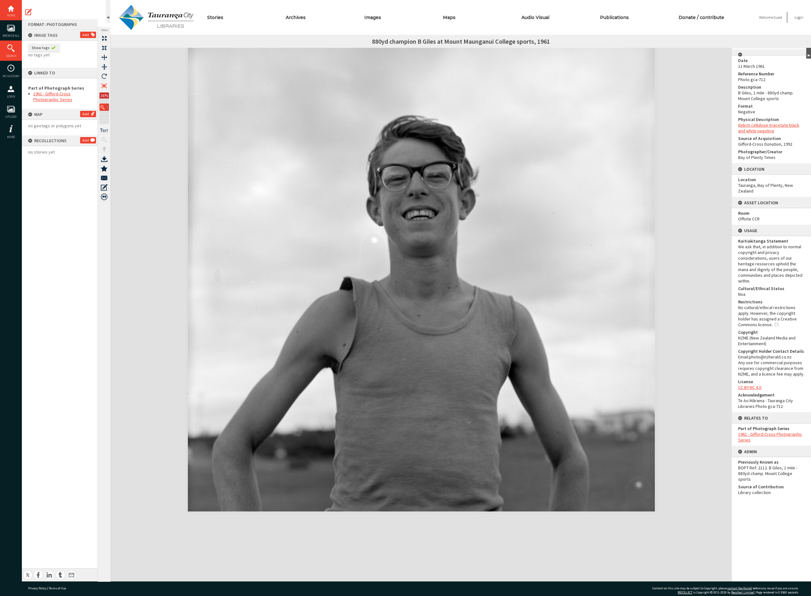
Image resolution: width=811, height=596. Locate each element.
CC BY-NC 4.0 (749, 387)
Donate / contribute (701, 17)
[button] (104, 107)
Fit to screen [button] (104, 48)
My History (11, 76)
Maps (449, 17)
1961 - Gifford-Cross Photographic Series (52, 96)
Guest (778, 17)
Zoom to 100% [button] (104, 86)
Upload (10, 117)
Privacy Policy (37, 588)
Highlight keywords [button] (104, 149)
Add (85, 34)
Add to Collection (104, 168)
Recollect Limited (742, 592)
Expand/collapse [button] (808, 53)
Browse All (11, 36)
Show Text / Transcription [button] (104, 130)
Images (372, 17)
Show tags (41, 47)
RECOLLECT (685, 592)
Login (11, 96)
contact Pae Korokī (739, 588)
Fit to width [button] (104, 57)
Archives (296, 17)
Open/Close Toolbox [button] (108, 11)
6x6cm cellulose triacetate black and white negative (768, 128)
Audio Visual (535, 17)
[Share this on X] (28, 571)
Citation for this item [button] (104, 197)
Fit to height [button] (104, 67)
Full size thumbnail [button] (104, 38)
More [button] (11, 137)
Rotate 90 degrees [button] (104, 76)
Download (104, 159)
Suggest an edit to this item (28, 12)
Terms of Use (57, 588)
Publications (614, 17)
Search (11, 56)
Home (11, 15)
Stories (215, 17)
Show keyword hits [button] (104, 140)
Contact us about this (104, 178)
